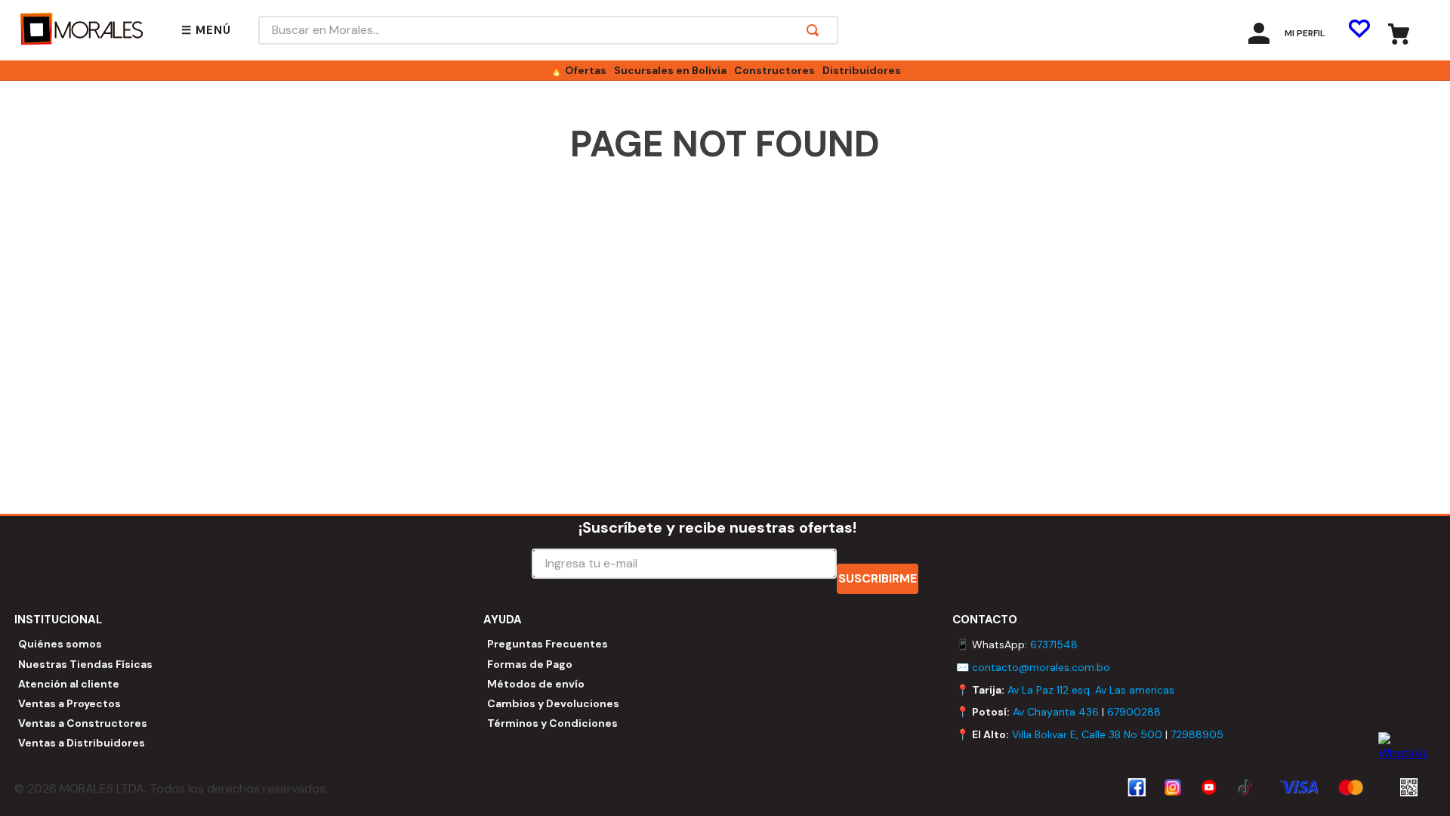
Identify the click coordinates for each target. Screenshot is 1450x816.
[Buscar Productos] (816, 30)
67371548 (1054, 644)
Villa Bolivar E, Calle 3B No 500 (1087, 734)
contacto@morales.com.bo (1041, 667)
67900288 (1134, 712)
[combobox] (548, 30)
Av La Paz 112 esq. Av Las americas (1090, 690)
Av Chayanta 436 (1056, 712)
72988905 (1197, 734)
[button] (206, 30)
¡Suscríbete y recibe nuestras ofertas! (717, 527)
